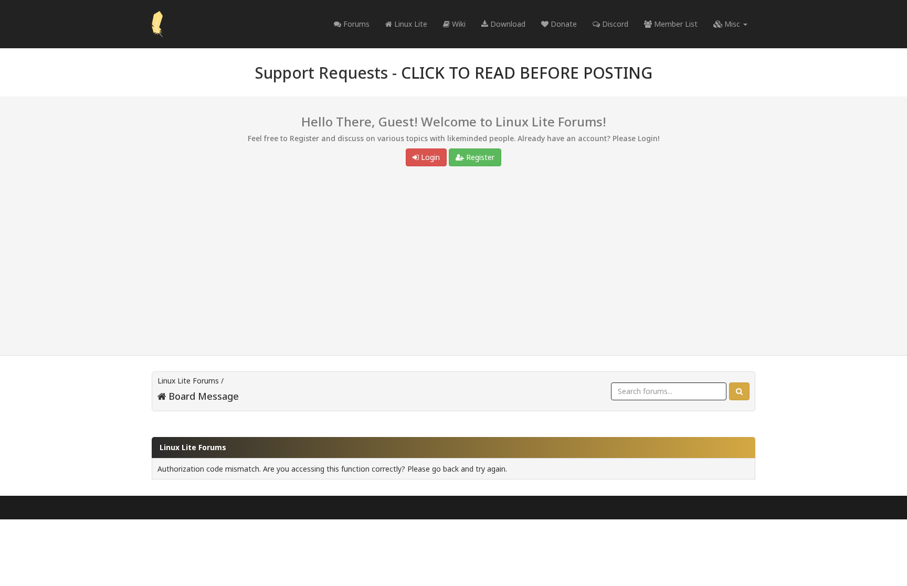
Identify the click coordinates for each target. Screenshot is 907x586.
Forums (355, 24)
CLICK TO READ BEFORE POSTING (526, 72)
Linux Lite (409, 24)
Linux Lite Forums (188, 381)
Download (506, 24)
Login (429, 157)
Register (479, 157)
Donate (563, 24)
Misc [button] (732, 24)
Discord (614, 24)
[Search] (739, 391)
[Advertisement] (453, 263)
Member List (675, 24)
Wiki (458, 24)
